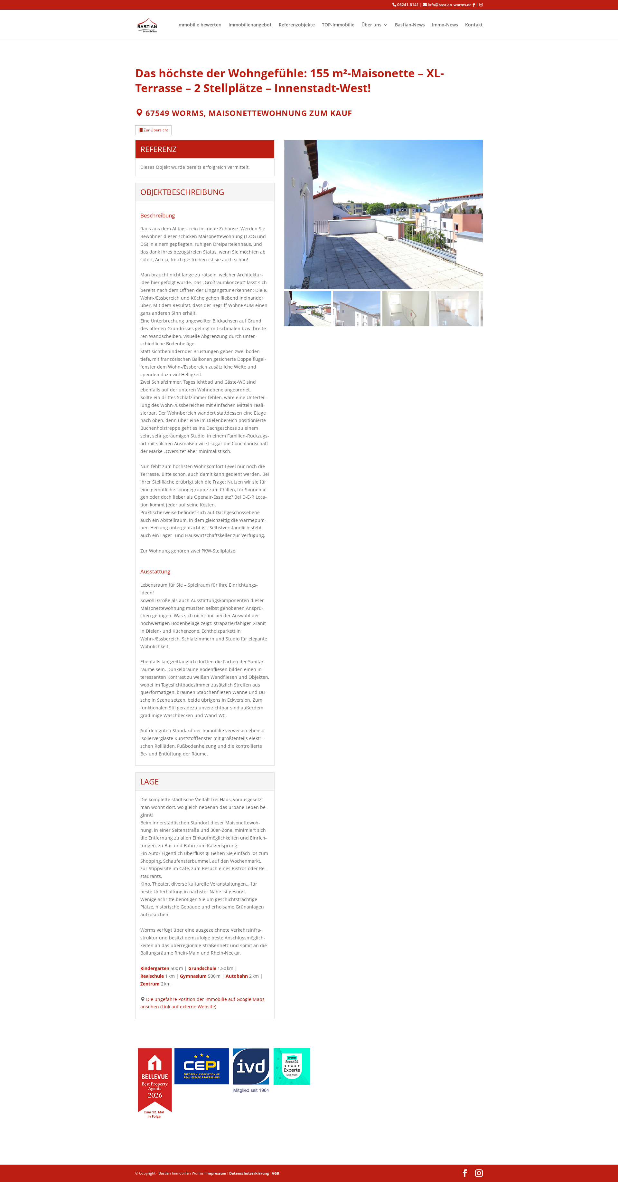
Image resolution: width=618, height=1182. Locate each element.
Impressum (216, 1173)
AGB (275, 1173)
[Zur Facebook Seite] (474, 5)
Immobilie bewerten (199, 25)
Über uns (371, 25)
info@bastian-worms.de (450, 5)
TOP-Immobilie (338, 25)
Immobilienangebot (250, 25)
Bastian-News (410, 25)
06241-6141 (408, 5)
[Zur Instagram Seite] (481, 5)
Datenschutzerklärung (249, 1173)
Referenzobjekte (297, 25)
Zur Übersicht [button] (155, 130)
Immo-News (445, 25)
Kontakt (474, 25)
